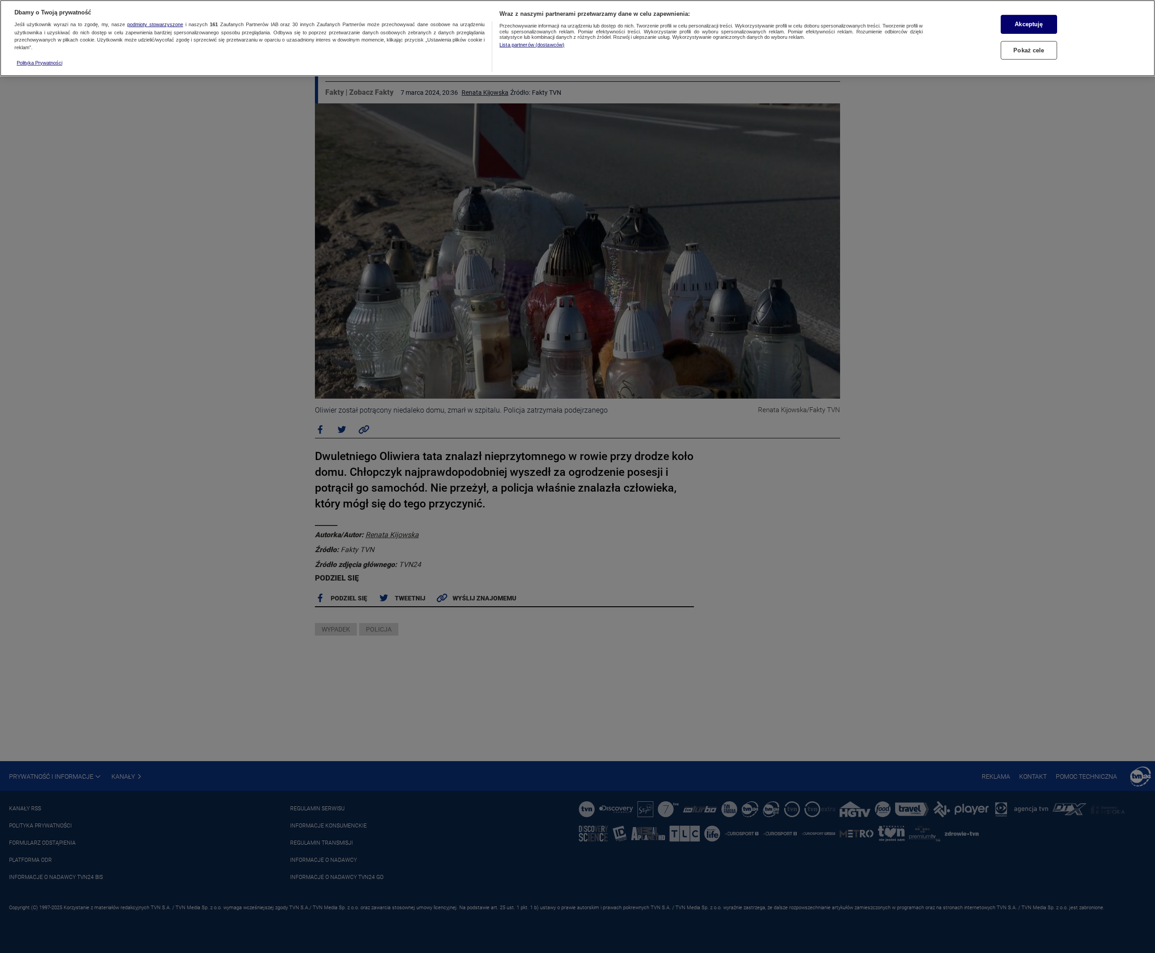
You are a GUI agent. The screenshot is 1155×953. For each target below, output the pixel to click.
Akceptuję (1029, 24)
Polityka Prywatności (39, 62)
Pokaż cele (1028, 50)
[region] (577, 38)
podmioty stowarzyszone (155, 25)
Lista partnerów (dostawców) (531, 44)
